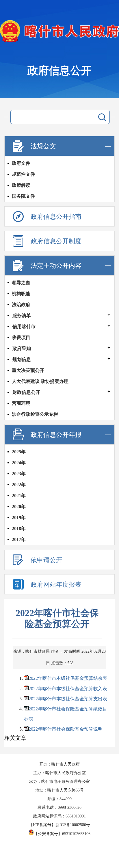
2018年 (19, 528)
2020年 (19, 506)
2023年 (19, 473)
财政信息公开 (26, 392)
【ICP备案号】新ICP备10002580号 (59, 825)
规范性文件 (23, 174)
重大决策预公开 (28, 370)
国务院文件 (23, 196)
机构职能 (21, 293)
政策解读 (21, 185)
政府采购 (21, 348)
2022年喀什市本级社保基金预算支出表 (68, 698)
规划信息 (21, 359)
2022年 (19, 484)
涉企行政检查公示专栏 (35, 414)
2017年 (19, 539)
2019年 (19, 517)
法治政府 (21, 304)
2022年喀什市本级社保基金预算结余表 (68, 678)
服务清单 (21, 315)
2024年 (19, 462)
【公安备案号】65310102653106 (62, 834)
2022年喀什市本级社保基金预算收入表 (68, 688)
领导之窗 (21, 282)
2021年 (19, 495)
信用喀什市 (24, 326)
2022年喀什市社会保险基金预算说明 (66, 729)
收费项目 (21, 337)
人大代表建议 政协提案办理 (40, 381)
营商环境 (21, 403)
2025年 (19, 451)
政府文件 (21, 163)
